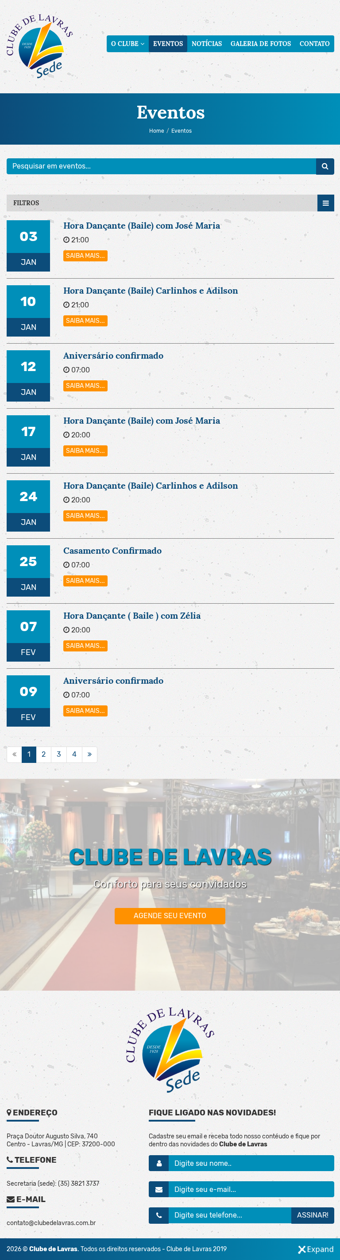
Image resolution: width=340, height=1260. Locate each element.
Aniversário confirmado (113, 355)
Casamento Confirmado (112, 550)
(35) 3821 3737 (78, 1183)
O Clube (125, 44)
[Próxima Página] (89, 755)
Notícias (207, 44)
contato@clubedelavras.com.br (51, 1223)
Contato (315, 44)
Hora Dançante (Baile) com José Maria (141, 225)
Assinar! (312, 1215)
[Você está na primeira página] (14, 755)
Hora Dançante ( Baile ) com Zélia (132, 615)
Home (156, 131)
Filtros (26, 203)
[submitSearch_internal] (325, 166)
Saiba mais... (85, 256)
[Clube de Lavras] (40, 46)
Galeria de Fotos (261, 44)
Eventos (168, 44)
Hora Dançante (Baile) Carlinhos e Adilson (150, 290)
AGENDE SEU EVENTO (170, 915)
